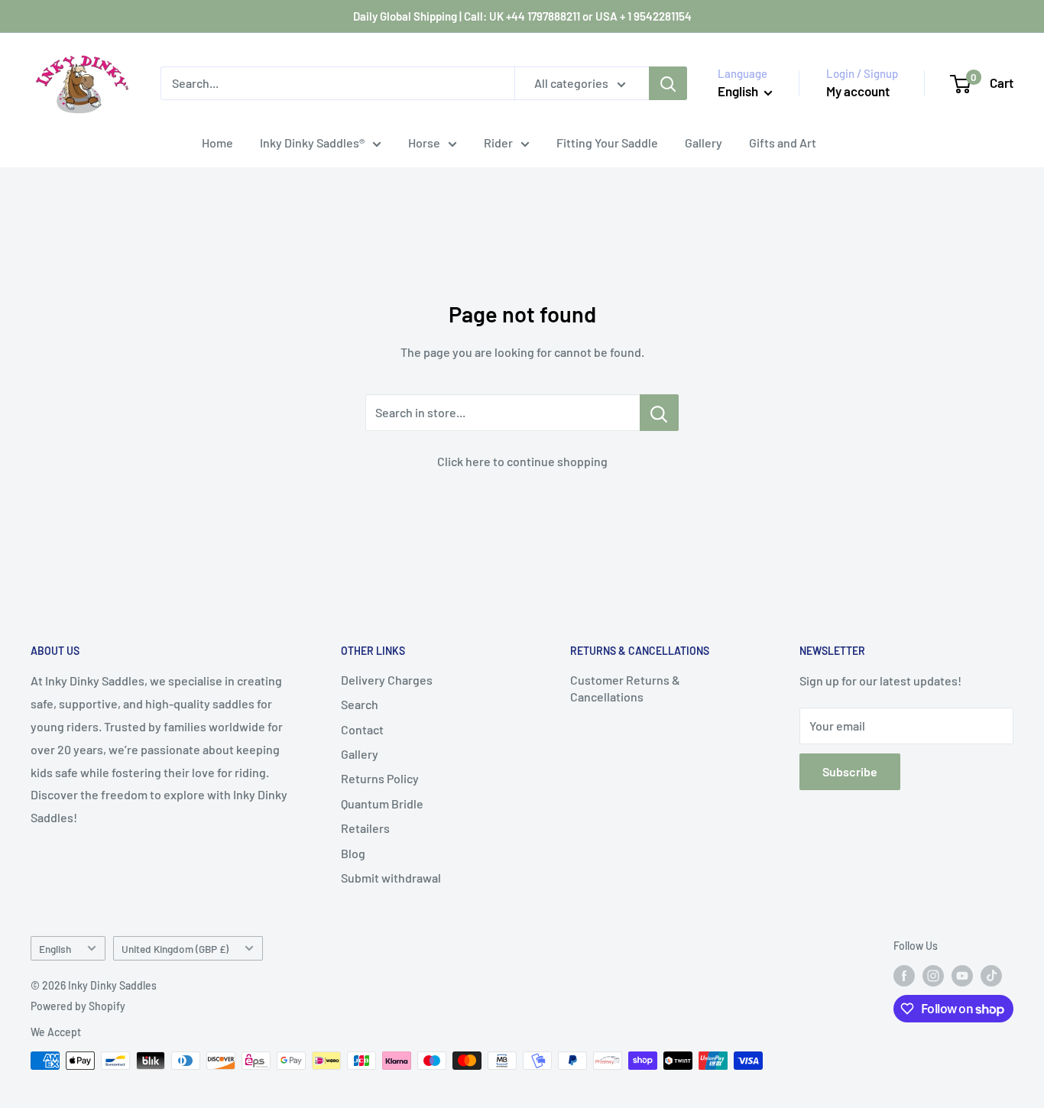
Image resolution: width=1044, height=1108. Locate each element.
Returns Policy (380, 778)
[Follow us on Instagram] (933, 976)
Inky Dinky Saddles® (312, 142)
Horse (424, 142)
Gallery (703, 142)
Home (217, 142)
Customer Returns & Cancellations (625, 688)
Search (359, 704)
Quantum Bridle (382, 803)
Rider (498, 142)
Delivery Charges (387, 679)
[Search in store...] (659, 412)
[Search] (668, 83)
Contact (362, 729)
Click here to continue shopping (522, 461)
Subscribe (849, 771)
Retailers (365, 828)
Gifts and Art (782, 142)
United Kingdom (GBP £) (175, 948)
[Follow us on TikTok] (991, 976)
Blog (353, 853)
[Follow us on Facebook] (904, 976)
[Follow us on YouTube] (962, 976)
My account (858, 91)
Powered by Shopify (78, 1005)
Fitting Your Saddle (607, 142)
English (55, 948)
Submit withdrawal (391, 877)
